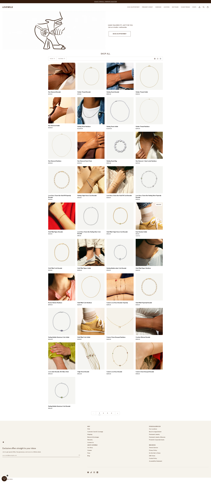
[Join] (78, 455)
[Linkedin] (97, 472)
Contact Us (90, 442)
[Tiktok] (91, 472)
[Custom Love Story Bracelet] (120, 355)
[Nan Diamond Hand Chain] (91, 145)
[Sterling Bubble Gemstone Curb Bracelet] (61, 390)
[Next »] (117, 413)
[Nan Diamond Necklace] (61, 145)
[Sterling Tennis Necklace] (91, 110)
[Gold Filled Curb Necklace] (91, 286)
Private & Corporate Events (156, 439)
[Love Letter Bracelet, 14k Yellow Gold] (61, 355)
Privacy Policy (153, 450)
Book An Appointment (119, 33)
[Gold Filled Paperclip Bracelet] (149, 286)
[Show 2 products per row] (154, 59)
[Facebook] (88, 472)
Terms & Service (153, 447)
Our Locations (153, 429)
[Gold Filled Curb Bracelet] (61, 252)
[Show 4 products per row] (161, 59)
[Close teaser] (7, 475)
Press (88, 453)
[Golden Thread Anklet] (149, 76)
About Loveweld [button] (92, 445)
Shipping (89, 434)
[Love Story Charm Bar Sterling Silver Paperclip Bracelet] (149, 179)
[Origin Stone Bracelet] (91, 355)
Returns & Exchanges (93, 437)
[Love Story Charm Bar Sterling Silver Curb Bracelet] (91, 216)
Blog (88, 455)
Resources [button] (152, 445)
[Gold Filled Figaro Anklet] (91, 252)
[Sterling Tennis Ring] (120, 145)
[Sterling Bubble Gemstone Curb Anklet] (61, 321)
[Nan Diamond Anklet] (61, 110)
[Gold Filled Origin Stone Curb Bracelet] (120, 216)
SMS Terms (152, 455)
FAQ (88, 429)
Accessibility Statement (155, 461)
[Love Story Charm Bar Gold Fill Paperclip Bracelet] (61, 179)
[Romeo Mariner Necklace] (61, 286)
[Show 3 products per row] (157, 59)
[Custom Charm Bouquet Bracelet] (149, 355)
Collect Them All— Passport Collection (105, 1)
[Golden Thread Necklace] (149, 110)
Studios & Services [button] (155, 426)
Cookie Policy (153, 458)
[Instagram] (94, 472)
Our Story (90, 447)
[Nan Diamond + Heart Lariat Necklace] (149, 145)
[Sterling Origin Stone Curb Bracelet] (91, 179)
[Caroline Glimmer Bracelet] (149, 321)
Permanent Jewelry (154, 434)
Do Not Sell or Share (154, 453)
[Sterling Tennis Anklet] (120, 110)
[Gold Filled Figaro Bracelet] (61, 216)
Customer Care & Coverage (95, 431)
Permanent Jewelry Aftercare (157, 437)
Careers (89, 450)
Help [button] (88, 426)
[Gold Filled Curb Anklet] (91, 321)
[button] (166, 7)
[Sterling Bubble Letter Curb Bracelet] (120, 252)
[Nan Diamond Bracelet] (61, 76)
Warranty (90, 439)
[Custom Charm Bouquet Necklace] (120, 321)
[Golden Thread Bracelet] (91, 76)
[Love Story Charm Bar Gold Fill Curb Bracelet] (120, 179)
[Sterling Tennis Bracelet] (120, 76)
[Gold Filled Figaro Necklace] (149, 252)
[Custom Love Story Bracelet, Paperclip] (120, 286)
